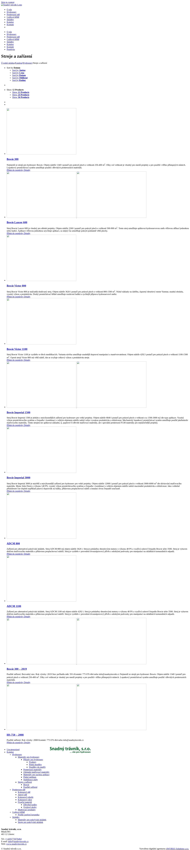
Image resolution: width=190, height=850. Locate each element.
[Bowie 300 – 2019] (98, 641)
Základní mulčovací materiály (36, 772)
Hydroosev (17, 754)
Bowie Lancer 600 (17, 222)
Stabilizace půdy (30, 779)
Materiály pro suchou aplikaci (36, 774)
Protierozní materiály (32, 769)
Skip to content (7, 2)
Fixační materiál (25, 802)
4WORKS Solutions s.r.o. (177, 848)
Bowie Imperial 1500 (18, 412)
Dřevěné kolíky (30, 804)
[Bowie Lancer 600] (98, 194)
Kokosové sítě (24, 792)
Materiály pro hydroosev (28, 757)
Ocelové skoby (30, 807)
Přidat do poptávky (15, 170)
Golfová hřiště (18, 812)
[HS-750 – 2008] (98, 707)
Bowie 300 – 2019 (17, 668)
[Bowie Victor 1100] (98, 321)
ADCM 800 (13, 543)
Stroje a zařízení (25, 782)
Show (20, 92)
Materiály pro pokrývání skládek (32, 820)
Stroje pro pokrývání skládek (30, 822)
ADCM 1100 (14, 606)
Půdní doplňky (35, 764)
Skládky (15, 817)
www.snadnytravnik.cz (16, 844)
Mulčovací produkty (27, 810)
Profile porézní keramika (28, 815)
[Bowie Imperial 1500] (98, 384)
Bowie (26, 784)
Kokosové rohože (25, 797)
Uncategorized (13, 749)
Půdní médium (29, 777)
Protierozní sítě (18, 789)
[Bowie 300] (98, 131)
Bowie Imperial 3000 (18, 477)
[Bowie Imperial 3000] (98, 450)
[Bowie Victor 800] (98, 258)
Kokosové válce (25, 799)
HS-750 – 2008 (15, 734)
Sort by (18, 70)
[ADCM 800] (98, 515)
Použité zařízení (30, 787)
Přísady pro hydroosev (33, 759)
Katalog (10, 752)
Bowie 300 (12, 159)
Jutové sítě (22, 794)
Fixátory (32, 762)
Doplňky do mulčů (37, 767)
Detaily (26, 170)
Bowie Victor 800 (16, 285)
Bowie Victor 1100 (17, 349)
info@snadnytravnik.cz (18, 841)
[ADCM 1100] (98, 578)
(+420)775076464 (14, 839)
